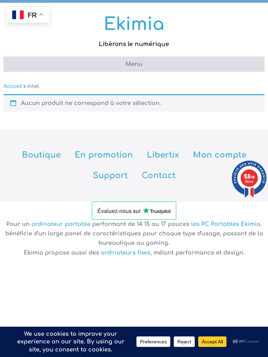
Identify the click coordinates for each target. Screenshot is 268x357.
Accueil (12, 86)
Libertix (163, 155)
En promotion (104, 155)
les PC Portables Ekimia (225, 224)
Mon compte (219, 155)
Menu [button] (134, 64)
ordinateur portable (61, 224)
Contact (159, 175)
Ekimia (134, 24)
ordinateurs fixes (125, 253)
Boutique (41, 155)
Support (110, 175)
